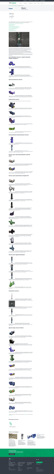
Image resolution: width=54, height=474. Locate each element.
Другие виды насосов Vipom (12, 30)
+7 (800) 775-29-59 (36, 0)
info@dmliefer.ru (25, 0)
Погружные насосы (11, 29)
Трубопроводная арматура (11, 465)
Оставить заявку (43, 0)
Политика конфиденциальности (39, 471)
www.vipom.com (25, 414)
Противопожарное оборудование (30, 462)
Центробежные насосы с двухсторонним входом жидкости (16, 23)
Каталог (10, 5)
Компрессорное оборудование (12, 462)
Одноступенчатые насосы (12, 24)
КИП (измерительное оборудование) (21, 462)
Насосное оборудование (14, 5)
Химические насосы (11, 25)
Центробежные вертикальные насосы (13, 26)
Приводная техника (20, 465)
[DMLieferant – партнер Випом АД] (11, 20)
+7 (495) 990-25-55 (31, 0)
